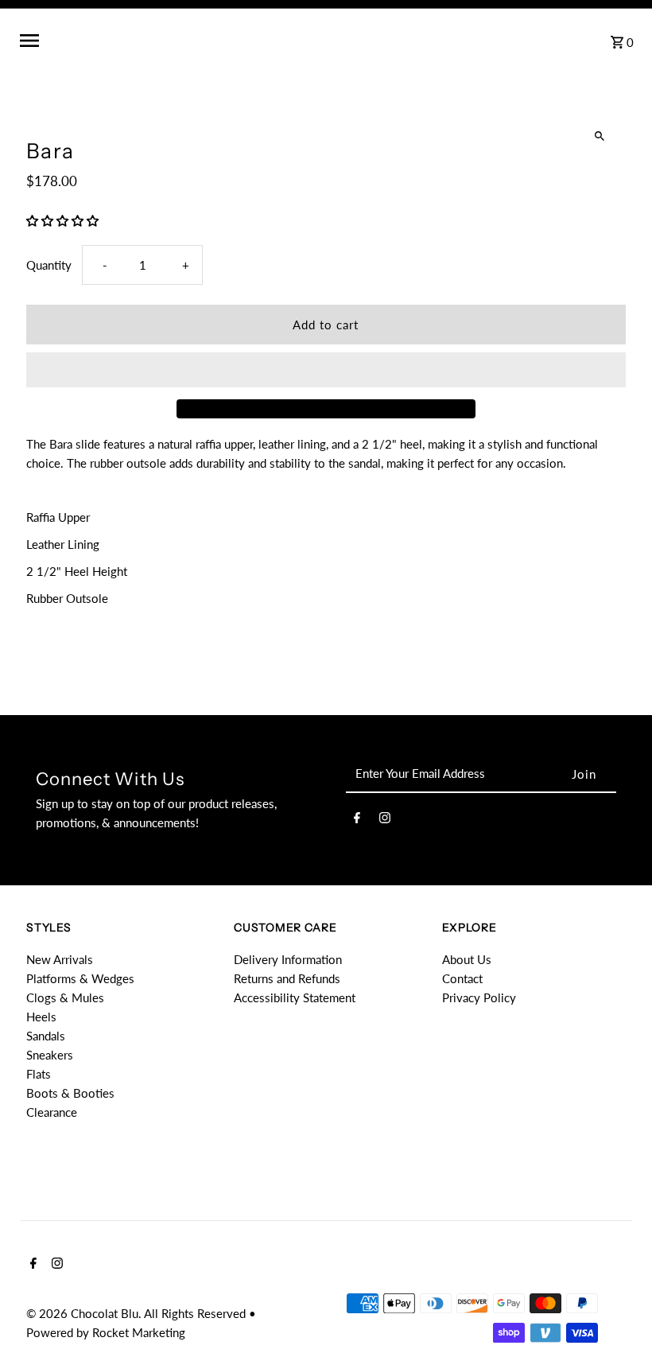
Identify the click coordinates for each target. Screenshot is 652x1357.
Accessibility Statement (294, 997)
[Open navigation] (149, 40)
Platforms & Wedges (80, 978)
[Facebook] (357, 820)
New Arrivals (59, 959)
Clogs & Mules (65, 997)
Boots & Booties (70, 1093)
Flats (38, 1074)
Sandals (45, 1035)
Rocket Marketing (138, 1332)
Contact (462, 978)
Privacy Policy (479, 997)
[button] (64, 220)
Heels (41, 1016)
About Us (466, 959)
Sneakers (49, 1055)
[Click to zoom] (600, 136)
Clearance (51, 1112)
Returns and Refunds (287, 978)
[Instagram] (384, 820)
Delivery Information (288, 959)
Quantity (49, 265)
